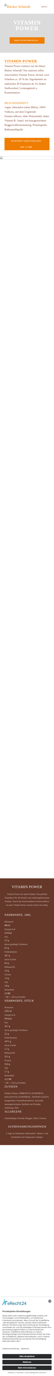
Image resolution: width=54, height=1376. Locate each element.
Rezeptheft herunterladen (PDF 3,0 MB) (26, 144)
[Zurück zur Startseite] (20, 7)
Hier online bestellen (26, 40)
